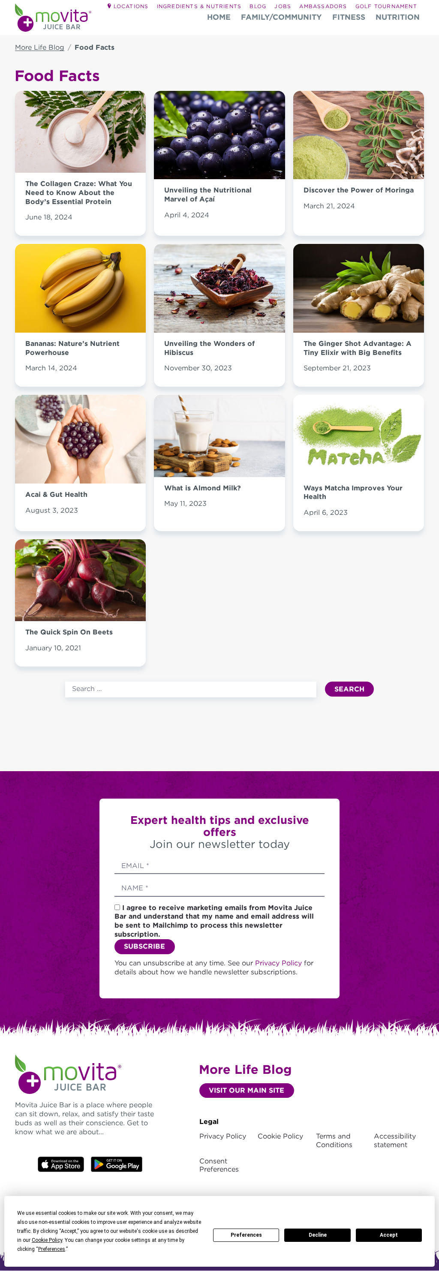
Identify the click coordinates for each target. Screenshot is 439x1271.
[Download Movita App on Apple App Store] (116, 1164)
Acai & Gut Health (56, 494)
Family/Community (281, 16)
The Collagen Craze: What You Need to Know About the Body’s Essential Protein (78, 193)
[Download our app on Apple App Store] (61, 1164)
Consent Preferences (219, 1165)
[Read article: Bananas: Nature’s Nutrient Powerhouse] (80, 328)
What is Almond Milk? (202, 488)
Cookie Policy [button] (47, 1240)
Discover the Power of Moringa (359, 190)
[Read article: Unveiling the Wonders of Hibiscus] (219, 328)
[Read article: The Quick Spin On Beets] (80, 617)
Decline (318, 1235)
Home (219, 16)
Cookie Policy (280, 1136)
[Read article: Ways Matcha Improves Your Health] (358, 472)
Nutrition (398, 16)
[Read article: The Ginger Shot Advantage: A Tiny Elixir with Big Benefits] (358, 328)
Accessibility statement (395, 1140)
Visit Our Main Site (246, 1090)
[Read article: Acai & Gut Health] (80, 479)
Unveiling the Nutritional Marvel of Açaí (208, 194)
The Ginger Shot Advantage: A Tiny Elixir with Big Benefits (358, 348)
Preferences (246, 1235)
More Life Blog (39, 47)
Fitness (348, 16)
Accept (389, 1235)
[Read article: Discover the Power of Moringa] (358, 175)
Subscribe (144, 946)
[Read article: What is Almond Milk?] (219, 472)
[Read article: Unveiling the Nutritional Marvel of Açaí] (219, 175)
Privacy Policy (279, 963)
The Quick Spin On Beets (69, 632)
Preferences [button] (51, 1249)
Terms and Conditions (334, 1140)
